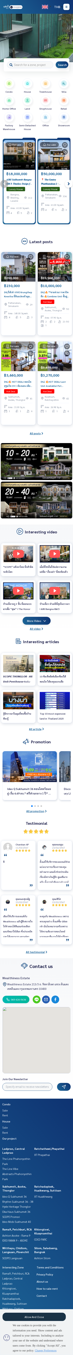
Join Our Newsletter (15, 1079)
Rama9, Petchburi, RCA (17, 1229)
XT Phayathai (42, 1154)
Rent (5, 1115)
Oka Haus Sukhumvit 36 (16, 1211)
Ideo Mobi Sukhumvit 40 (16, 1221)
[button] (67, 38)
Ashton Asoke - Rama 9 (16, 1235)
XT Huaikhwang (43, 1196)
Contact (42, 1295)
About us (42, 1281)
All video (35, 628)
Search (62, 65)
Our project (9, 1138)
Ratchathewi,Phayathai (49, 1148)
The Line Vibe (10, 1168)
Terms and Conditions (50, 1267)
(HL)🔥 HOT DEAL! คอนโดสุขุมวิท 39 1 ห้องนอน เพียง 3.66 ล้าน (18, 384)
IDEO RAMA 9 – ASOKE (15, 1240)
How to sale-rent (47, 1288)
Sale (5, 1110)
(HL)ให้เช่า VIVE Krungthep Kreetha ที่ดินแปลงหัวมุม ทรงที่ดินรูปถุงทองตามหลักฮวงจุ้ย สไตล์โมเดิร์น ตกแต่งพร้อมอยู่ (18, 294)
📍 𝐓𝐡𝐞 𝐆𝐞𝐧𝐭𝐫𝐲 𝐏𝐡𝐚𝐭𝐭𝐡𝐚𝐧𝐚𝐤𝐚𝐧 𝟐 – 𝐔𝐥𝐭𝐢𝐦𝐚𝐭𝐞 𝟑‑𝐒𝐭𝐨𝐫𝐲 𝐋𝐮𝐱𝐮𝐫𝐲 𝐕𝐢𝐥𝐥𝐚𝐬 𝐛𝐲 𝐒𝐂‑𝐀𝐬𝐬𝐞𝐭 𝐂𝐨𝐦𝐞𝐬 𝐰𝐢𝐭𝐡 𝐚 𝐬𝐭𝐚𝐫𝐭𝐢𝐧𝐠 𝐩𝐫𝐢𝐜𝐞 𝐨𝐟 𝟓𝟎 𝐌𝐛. (53, 181)
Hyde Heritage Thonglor (16, 1206)
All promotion (35, 811)
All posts (35, 433)
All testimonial (35, 952)
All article (35, 729)
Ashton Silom (42, 1258)
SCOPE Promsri (11, 1216)
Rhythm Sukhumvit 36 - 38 (17, 1201)
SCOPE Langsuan (12, 1258)
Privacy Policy (45, 1274)
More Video (34, 621)
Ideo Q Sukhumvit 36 (14, 1196)
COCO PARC (40, 1239)
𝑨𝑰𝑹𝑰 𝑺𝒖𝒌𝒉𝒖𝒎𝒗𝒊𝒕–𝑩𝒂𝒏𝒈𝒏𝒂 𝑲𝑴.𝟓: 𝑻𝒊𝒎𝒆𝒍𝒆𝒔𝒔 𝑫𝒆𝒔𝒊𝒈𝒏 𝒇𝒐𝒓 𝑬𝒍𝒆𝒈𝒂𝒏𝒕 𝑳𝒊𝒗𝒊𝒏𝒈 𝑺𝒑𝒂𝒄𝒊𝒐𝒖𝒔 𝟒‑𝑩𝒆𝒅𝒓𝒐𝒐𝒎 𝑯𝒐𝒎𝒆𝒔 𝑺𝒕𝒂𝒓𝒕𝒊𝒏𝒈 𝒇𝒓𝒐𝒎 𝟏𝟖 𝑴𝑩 (19, 181)
